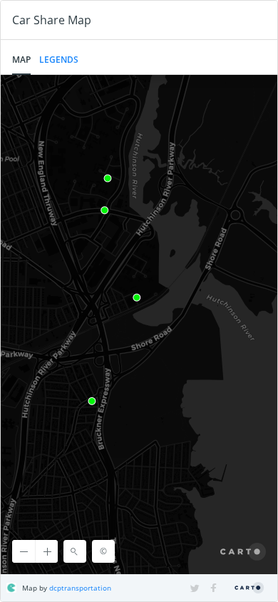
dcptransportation (80, 588)
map (21, 59)
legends (58, 59)
